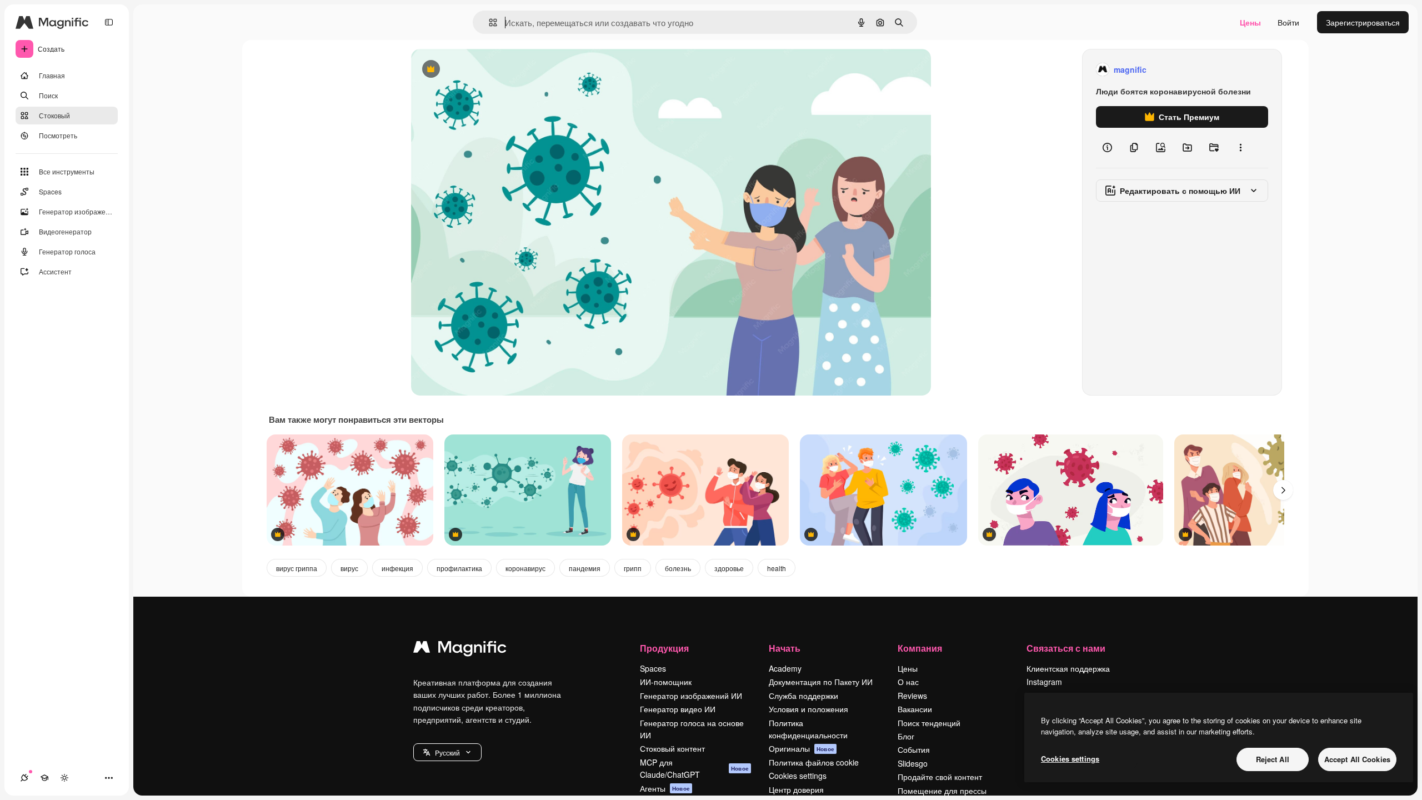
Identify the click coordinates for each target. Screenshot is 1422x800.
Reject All (1272, 759)
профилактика (459, 568)
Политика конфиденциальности (808, 729)
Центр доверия (796, 789)
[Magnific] (460, 649)
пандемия (584, 568)
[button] (447, 752)
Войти (1288, 22)
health (776, 568)
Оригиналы (801, 748)
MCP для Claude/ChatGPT (694, 768)
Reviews (912, 695)
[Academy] (44, 778)
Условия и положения (808, 708)
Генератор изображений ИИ (691, 695)
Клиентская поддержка (1068, 668)
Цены (1250, 22)
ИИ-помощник (666, 681)
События (914, 749)
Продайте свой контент (940, 776)
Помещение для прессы (942, 790)
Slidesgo (913, 763)
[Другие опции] (1240, 148)
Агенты (665, 788)
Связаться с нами (1066, 648)
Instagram (1044, 681)
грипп (633, 568)
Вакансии (915, 708)
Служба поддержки (803, 695)
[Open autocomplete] (488, 22)
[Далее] (1283, 490)
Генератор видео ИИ (677, 708)
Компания (920, 648)
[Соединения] (24, 778)
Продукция (664, 648)
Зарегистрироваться (1363, 22)
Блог (906, 736)
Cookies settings (798, 775)
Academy (785, 668)
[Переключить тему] (64, 778)
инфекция (397, 568)
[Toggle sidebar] (109, 22)
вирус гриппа (296, 568)
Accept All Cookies (1357, 759)
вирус (349, 568)
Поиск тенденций (929, 722)
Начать (784, 648)
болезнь (678, 568)
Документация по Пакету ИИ (821, 681)
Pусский (447, 752)
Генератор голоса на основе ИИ (692, 729)
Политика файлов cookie (814, 762)
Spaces (653, 668)
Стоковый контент (672, 748)
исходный (485, 70)
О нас (908, 681)
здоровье (729, 568)
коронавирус (525, 568)
